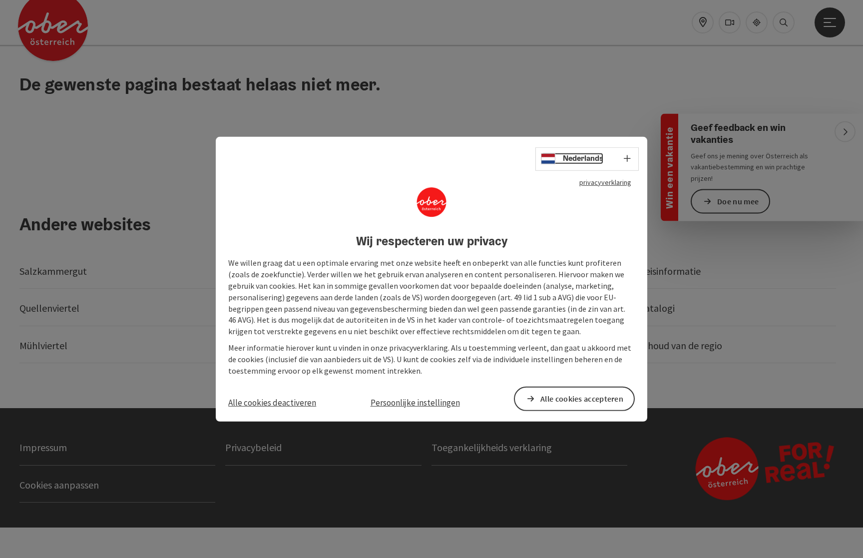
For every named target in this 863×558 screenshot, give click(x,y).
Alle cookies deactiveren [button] (272, 402)
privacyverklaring (605, 181)
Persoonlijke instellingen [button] (415, 402)
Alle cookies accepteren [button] (581, 399)
